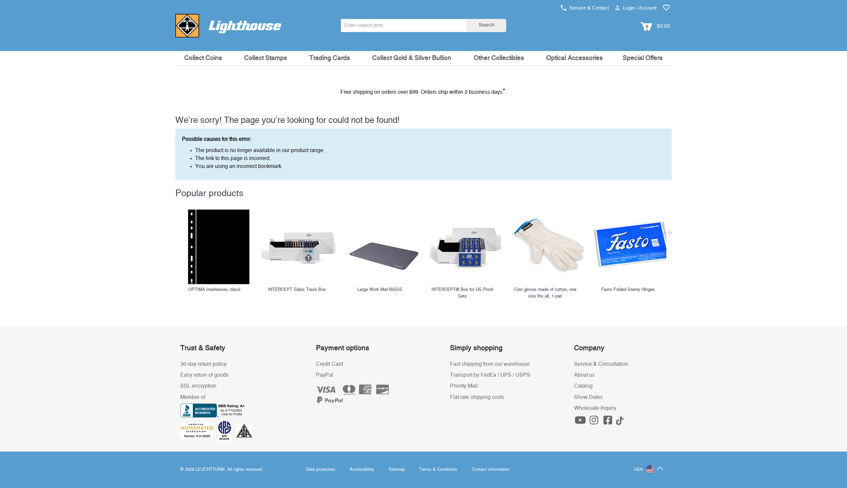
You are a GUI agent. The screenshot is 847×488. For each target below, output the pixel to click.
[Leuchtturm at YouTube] (581, 422)
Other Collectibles (499, 58)
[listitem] (216, 250)
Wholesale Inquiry (595, 408)
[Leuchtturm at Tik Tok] (619, 422)
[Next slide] (667, 234)
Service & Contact (588, 8)
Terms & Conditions (438, 469)
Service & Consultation (601, 364)
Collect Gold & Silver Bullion (411, 58)
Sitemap (397, 469)
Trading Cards (329, 58)
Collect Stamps (265, 58)
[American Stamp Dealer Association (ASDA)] (244, 430)
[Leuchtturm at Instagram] (595, 422)
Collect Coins (203, 58)
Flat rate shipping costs (477, 397)
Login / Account (639, 8)
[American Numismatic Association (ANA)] (199, 430)
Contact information (490, 469)
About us (584, 375)
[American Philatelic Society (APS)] (227, 430)
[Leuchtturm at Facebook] (608, 422)
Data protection (320, 469)
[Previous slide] (179, 234)
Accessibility (362, 469)
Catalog (583, 386)
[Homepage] (228, 25)
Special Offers (643, 58)
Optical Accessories (574, 58)
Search (486, 25)
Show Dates (588, 397)
